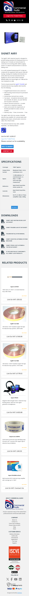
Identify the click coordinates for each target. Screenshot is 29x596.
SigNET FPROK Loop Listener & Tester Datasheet (15, 246)
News (14, 529)
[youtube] (15, 579)
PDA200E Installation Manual (15, 233)
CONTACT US (7, 151)
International (14, 537)
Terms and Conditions (14, 523)
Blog (14, 527)
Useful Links (15, 536)
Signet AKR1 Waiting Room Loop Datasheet (16, 221)
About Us (14, 520)
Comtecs (19, 593)
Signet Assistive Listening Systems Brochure (17, 240)
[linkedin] (20, 579)
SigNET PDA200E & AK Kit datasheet (16, 227)
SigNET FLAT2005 (14, 323)
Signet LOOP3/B (14, 286)
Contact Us (14, 521)
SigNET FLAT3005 (14, 360)
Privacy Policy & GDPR (14, 525)
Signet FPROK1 (14, 397)
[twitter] (7, 579)
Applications (14, 539)
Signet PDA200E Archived (14, 475)
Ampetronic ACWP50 (14, 436)
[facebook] (12, 579)
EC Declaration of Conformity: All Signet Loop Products (16, 252)
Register (14, 543)
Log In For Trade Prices (14, 16)
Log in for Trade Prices (8, 139)
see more (24, 296)
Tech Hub (14, 541)
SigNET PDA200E (20, 84)
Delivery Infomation (14, 534)
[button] (14, 207)
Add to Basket (7, 146)
